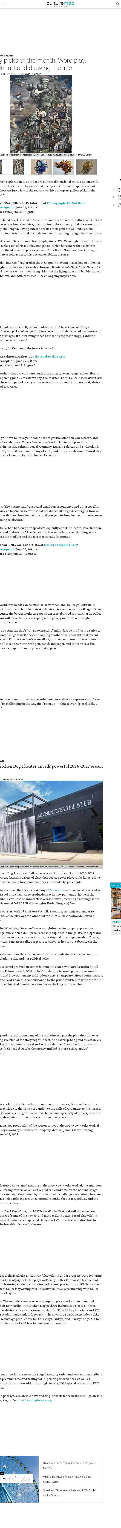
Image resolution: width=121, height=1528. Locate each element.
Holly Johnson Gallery (61, 545)
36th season (56, 890)
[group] (18, 167)
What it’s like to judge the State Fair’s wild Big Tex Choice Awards (67, 1479)
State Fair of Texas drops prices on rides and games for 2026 (69, 1466)
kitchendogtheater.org (36, 1400)
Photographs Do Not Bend (66, 203)
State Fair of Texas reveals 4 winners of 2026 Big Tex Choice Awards (69, 1493)
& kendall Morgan (8, 74)
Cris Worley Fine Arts (48, 356)
